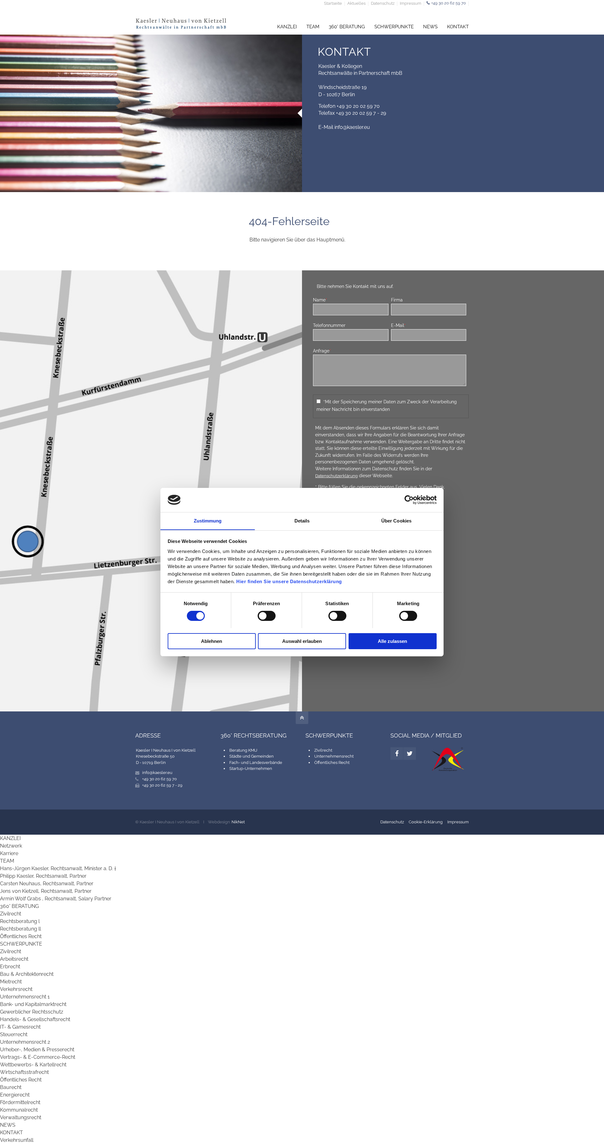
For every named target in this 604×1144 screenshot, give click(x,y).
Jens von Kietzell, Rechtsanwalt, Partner (46, 891)
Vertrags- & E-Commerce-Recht (37, 1057)
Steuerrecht (13, 1034)
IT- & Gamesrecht (20, 1027)
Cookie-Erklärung (426, 822)
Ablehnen (211, 641)
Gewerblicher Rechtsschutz (31, 1012)
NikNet (238, 822)
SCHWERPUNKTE (394, 27)
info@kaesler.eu (352, 127)
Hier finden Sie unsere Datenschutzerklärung (289, 581)
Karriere (9, 853)
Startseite (333, 4)
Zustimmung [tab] (208, 520)
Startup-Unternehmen (250, 768)
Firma (397, 299)
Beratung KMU (243, 750)
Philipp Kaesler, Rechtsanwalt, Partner (43, 876)
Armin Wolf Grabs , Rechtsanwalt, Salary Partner (55, 899)
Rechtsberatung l (20, 921)
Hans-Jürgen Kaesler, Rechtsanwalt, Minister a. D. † (58, 868)
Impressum (410, 4)
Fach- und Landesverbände (255, 762)
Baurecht (10, 1087)
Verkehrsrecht (16, 989)
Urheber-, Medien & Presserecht (37, 1050)
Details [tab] (302, 520)
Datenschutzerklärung (336, 475)
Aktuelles (356, 4)
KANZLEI (287, 27)
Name (320, 299)
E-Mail (398, 325)
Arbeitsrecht (14, 959)
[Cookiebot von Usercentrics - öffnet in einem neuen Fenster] (409, 500)
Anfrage (322, 350)
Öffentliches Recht (332, 762)
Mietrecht (11, 982)
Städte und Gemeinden (251, 756)
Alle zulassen (392, 641)
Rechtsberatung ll (20, 929)
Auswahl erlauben (302, 641)
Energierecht (15, 1095)
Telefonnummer (329, 325)
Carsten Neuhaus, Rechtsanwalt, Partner (46, 884)
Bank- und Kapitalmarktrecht (33, 1004)
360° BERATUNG (347, 27)
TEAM (312, 27)
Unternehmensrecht (334, 756)
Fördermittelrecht (20, 1102)
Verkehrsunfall (16, 1140)
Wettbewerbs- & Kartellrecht (33, 1065)
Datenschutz (382, 4)
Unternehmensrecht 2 (25, 1042)
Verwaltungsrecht (20, 1117)
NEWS (430, 27)
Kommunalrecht (19, 1110)
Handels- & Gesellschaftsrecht (35, 1019)
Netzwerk (11, 846)
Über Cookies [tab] (396, 520)
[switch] (267, 616)
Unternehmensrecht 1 (25, 997)
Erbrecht (10, 967)
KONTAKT (458, 27)
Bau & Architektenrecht (26, 974)
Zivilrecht (323, 750)
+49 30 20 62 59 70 (448, 3)
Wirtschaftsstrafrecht (24, 1072)
